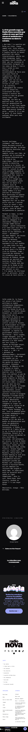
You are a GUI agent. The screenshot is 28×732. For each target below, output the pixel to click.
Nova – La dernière (19, 700)
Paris (4, 719)
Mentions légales (19, 698)
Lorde (4, 707)
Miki (4, 697)
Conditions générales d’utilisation (20, 703)
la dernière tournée (8, 684)
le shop (5, 682)
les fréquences (7, 677)
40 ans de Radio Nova (7, 518)
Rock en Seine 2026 (7, 699)
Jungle (4, 702)
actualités (6, 673)
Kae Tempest (6, 546)
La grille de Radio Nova (9, 675)
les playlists (7, 670)
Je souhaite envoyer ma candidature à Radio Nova (20, 707)
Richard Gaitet (14, 542)
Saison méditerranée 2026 (7, 711)
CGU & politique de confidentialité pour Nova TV (20, 718)
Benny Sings (5, 716)
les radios (6, 664)
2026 (4, 705)
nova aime (6, 679)
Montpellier (5, 714)
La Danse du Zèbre (18, 518)
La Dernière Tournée (20, 721)
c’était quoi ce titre (9, 666)
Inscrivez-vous (13, 611)
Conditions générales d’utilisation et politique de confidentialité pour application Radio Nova (20, 713)
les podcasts (7, 668)
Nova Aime (5, 694)
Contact (17, 694)
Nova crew (17, 696)
